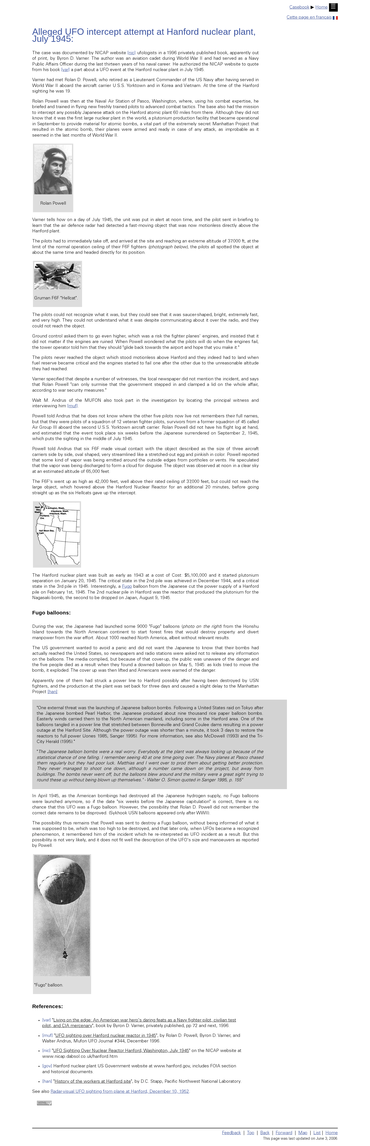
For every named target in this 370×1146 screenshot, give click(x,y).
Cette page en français (309, 17)
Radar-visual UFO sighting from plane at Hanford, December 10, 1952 (120, 1092)
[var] (65, 70)
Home (321, 7)
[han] (52, 692)
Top (250, 1133)
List (317, 1133)
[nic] (131, 53)
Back (265, 1133)
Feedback (231, 1133)
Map (302, 1133)
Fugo (127, 586)
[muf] (72, 406)
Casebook (299, 7)
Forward (284, 1133)
